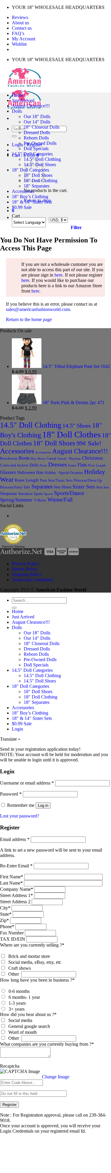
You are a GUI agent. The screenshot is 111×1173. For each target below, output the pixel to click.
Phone (7, 926)
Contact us (22, 28)
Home (17, 95)
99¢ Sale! (88, 443)
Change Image (55, 1076)
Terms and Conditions (32, 579)
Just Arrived (23, 100)
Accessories (23, 191)
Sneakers (25, 493)
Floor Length (97, 465)
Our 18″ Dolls (37, 116)
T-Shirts (40, 500)
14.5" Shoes (76, 425)
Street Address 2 (15, 901)
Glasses (8, 472)
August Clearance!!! (31, 105)
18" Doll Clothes (71, 434)
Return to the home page (29, 319)
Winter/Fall (60, 499)
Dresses (57, 464)
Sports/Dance (69, 493)
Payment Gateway (13, 546)
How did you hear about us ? (28, 1014)
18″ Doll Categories (30, 686)
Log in (43, 805)
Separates (41, 486)
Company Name (16, 889)
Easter (72, 465)
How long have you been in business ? (37, 979)
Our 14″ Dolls (37, 121)
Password (11, 793)
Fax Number (12, 932)
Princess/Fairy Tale (15, 487)
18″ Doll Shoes (38, 691)
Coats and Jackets (14, 465)
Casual (51, 458)
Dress (43, 465)
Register (9, 1104)
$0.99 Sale (22, 207)
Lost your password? (19, 815)
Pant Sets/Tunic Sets (56, 480)
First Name (11, 876)
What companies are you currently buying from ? (47, 1044)
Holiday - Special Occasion (64, 473)
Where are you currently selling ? (32, 944)
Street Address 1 (16, 895)
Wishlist (19, 44)
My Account (23, 38)
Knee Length (27, 480)
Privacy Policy (25, 563)
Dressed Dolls (37, 132)
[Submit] (14, 136)
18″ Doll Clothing (40, 696)
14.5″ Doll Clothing (42, 675)
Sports (38, 494)
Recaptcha (10, 1066)
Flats (82, 464)
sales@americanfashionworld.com (38, 309)
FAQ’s (18, 33)
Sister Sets (84, 487)
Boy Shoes (38, 458)
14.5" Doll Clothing (30, 425)
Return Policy (25, 569)
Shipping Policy (27, 574)
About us (20, 22)
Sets (57, 487)
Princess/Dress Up (88, 480)
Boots (24, 458)
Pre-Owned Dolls (40, 143)
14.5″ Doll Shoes (40, 680)
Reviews (20, 17)
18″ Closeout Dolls (41, 127)
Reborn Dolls (36, 137)
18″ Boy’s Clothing (30, 196)
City (5, 907)
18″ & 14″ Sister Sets (32, 201)
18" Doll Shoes (54, 443)
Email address (15, 839)
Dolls (17, 111)
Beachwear (8, 458)
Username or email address (27, 782)
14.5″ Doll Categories (32, 153)
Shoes (66, 487)
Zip (4, 920)
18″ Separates (36, 185)
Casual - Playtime (69, 458)
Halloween (26, 472)
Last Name (11, 882)
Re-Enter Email (16, 865)
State (6, 914)
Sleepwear (8, 493)
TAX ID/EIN (12, 939)
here (58, 274)
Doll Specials (36, 148)
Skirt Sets (102, 487)
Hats (40, 472)
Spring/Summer (16, 500)
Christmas (92, 458)
